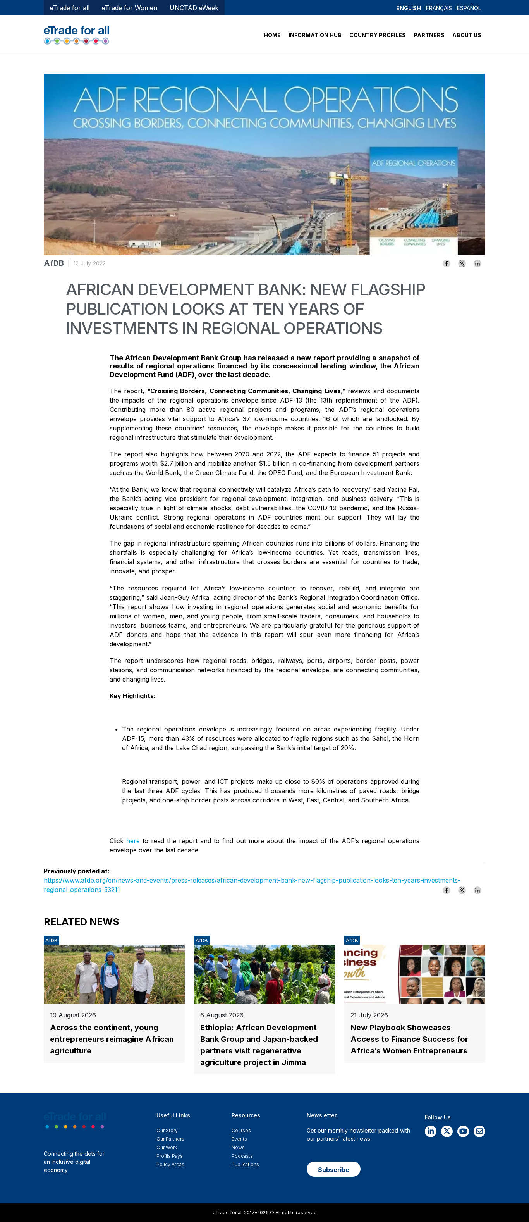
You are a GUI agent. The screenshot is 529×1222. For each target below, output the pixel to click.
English (408, 8)
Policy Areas (170, 1164)
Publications (245, 1164)
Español (469, 8)
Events (239, 1139)
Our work (166, 1147)
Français (439, 8)
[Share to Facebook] (446, 263)
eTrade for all (69, 8)
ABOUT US (466, 35)
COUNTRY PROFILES (377, 35)
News (238, 1147)
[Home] (76, 34)
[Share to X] (462, 263)
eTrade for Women (129, 8)
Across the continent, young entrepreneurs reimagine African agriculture (112, 1039)
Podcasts (242, 1156)
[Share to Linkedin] (477, 263)
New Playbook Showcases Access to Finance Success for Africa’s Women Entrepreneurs (409, 1039)
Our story (167, 1130)
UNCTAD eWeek (194, 8)
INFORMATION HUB (315, 35)
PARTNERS (429, 35)
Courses (241, 1130)
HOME (272, 35)
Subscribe (333, 1170)
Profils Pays (169, 1156)
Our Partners (170, 1139)
